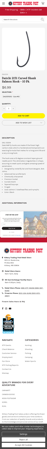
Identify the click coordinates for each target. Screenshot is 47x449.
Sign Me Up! (11, 228)
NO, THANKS (11, 232)
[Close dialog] (45, 213)
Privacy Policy (18, 235)
